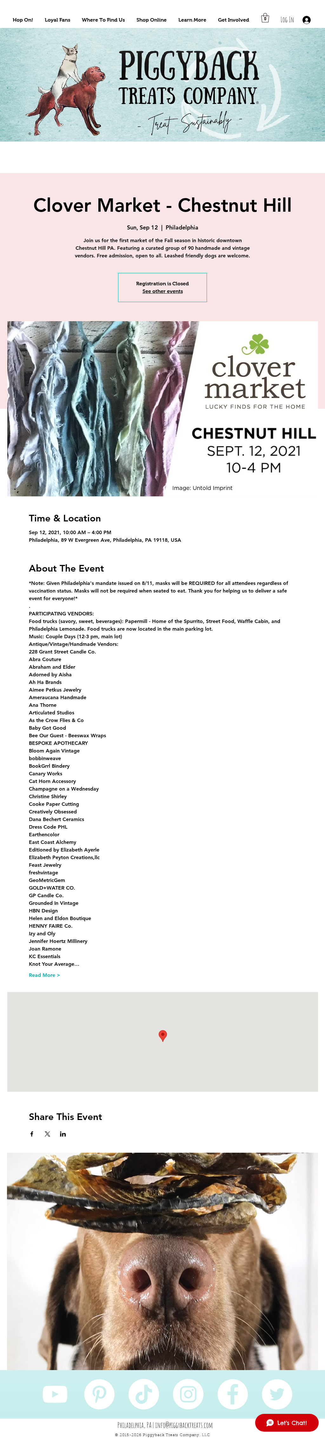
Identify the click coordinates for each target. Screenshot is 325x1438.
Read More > (44, 975)
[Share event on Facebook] (32, 1133)
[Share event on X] (47, 1133)
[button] (23, 20)
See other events (163, 291)
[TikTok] (144, 1394)
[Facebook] (232, 1394)
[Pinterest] (99, 1394)
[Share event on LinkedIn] (63, 1133)
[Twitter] (277, 1394)
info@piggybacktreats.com (184, 1425)
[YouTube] (55, 1394)
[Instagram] (188, 1394)
